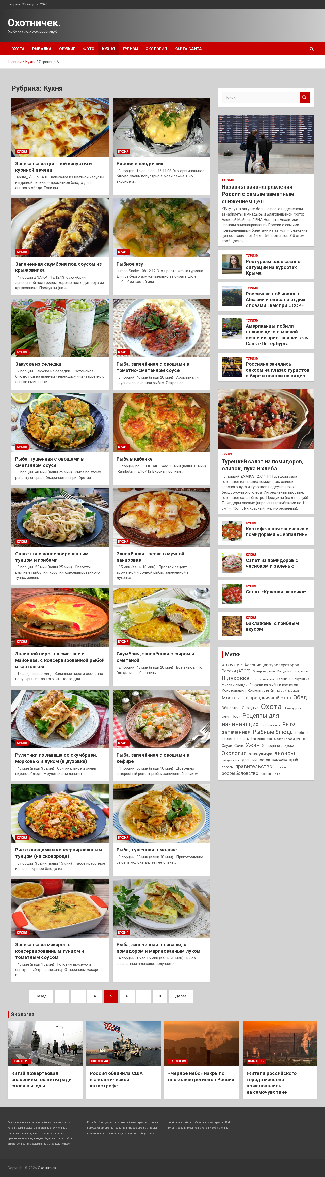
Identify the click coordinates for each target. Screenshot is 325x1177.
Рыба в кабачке (135, 459)
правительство (253, 766)
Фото (88, 49)
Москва (293, 690)
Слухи (227, 745)
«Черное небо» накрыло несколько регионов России (201, 1076)
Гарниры (283, 679)
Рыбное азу (130, 264)
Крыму (281, 690)
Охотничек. (34, 23)
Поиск (305, 97)
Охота (18, 49)
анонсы (284, 753)
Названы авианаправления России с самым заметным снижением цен (258, 194)
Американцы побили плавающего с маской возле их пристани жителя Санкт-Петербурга (277, 334)
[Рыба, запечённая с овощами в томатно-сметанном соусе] (161, 327)
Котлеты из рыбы (261, 690)
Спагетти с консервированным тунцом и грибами (52, 557)
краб (293, 759)
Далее (180, 996)
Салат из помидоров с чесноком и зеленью (272, 563)
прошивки (281, 767)
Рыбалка (42, 49)
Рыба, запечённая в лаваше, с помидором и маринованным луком (158, 948)
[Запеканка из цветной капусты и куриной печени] (60, 127)
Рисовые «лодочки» (140, 163)
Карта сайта (188, 49)
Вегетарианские (263, 679)
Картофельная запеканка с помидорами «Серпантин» (277, 532)
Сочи (238, 745)
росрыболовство (240, 773)
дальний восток (256, 760)
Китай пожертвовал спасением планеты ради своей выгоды (41, 1079)
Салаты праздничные (290, 739)
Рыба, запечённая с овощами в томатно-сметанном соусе (153, 367)
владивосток (231, 760)
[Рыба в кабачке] (161, 422)
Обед (300, 697)
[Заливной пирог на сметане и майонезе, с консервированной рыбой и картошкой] (60, 617)
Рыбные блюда (273, 732)
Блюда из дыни (264, 671)
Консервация (234, 690)
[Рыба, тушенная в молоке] (161, 813)
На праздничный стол (266, 698)
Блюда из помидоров (292, 671)
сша (277, 774)
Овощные (250, 708)
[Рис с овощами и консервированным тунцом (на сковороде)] (60, 813)
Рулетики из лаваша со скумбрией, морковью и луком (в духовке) (56, 758)
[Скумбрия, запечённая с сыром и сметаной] (161, 617)
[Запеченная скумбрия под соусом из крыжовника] (60, 227)
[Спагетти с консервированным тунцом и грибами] (60, 517)
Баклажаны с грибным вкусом (272, 626)
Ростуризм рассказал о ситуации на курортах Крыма (273, 267)
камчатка (279, 760)
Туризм (130, 49)
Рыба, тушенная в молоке (147, 850)
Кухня (108, 49)
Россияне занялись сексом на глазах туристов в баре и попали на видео (278, 370)
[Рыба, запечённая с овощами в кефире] (161, 719)
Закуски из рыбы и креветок (274, 685)
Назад (41, 996)
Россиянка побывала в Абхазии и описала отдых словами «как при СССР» (275, 299)
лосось (227, 767)
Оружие (67, 49)
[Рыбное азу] (161, 227)
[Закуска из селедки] (60, 327)
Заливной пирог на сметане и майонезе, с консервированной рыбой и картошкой (60, 660)
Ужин (253, 745)
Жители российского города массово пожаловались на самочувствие (272, 1082)
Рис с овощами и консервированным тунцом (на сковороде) (58, 853)
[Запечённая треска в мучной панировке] (161, 517)
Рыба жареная (270, 725)
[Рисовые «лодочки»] (161, 127)
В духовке (235, 678)
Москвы (231, 698)
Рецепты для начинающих (250, 719)
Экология (156, 49)
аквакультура (260, 754)
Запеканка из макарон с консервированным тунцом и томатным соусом (49, 951)
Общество (231, 708)
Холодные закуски (278, 746)
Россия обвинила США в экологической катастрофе (116, 1079)
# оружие (232, 664)
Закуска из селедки (38, 364)
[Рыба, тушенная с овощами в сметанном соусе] (60, 422)
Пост (235, 716)
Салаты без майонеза (254, 739)
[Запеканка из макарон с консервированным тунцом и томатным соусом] (60, 908)
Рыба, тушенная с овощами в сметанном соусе (49, 462)
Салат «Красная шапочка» (276, 592)
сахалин (267, 774)
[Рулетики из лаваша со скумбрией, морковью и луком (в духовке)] (60, 719)
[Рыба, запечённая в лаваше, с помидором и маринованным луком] (161, 908)
